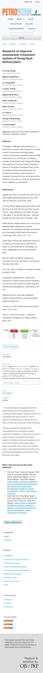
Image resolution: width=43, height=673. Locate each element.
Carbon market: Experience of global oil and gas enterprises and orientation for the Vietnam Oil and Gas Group (22, 483)
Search (21, 38)
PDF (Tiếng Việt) (11, 346)
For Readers (8, 599)
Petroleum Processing (12, 563)
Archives (13, 44)
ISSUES (31, 19)
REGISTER (28, 2)
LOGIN (37, 2)
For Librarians (8, 607)
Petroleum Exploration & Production (16, 559)
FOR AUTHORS (16, 24)
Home (4, 44)
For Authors (8, 603)
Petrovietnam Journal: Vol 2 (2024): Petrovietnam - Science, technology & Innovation (22, 491)
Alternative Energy (10, 577)
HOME (10, 19)
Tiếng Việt (7, 540)
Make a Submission (13, 522)
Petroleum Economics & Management (17, 570)
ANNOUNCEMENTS (16, 28)
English (6, 536)
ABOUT (20, 19)
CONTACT (32, 28)
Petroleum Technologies (12, 574)
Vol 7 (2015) (23, 44)
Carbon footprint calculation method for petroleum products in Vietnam (21, 505)
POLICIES (29, 24)
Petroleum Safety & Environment (15, 567)
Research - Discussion (12, 581)
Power (6, 585)
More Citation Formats (12, 383)
